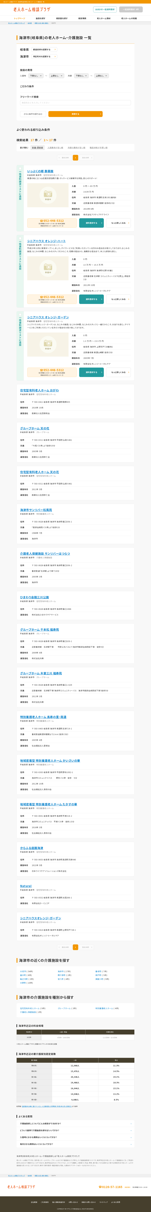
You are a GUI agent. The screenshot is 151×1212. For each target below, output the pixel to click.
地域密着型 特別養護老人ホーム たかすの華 (48, 804)
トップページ (19, 18)
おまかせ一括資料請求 (105, 9)
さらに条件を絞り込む (33, 113)
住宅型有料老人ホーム (30, 1008)
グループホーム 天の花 (34, 428)
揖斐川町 (99, 979)
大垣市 (23, 971)
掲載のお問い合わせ (89, 1202)
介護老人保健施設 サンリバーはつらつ (45, 553)
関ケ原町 (62, 975)
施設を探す (40, 18)
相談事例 (82, 18)
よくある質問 (115, 1202)
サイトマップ (103, 1202)
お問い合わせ (73, 1202)
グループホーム (64, 1008)
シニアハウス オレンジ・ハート (46, 241)
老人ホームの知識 (129, 18)
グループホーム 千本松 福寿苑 (39, 629)
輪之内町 (24, 979)
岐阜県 (30, 23)
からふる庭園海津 (31, 848)
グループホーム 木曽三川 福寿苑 (41, 673)
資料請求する (91, 222)
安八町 (61, 979)
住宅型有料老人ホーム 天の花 (39, 472)
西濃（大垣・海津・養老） (42, 23)
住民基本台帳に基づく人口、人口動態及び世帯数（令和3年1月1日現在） (47, 1106)
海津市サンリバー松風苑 (36, 510)
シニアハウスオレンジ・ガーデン (40, 918)
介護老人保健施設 (28, 1012)
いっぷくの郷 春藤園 (40, 171)
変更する (41, 49)
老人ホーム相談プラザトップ (16, 23)
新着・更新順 (37, 147)
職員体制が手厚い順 (98, 147)
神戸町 (98, 975)
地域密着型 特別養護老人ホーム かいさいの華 (50, 760)
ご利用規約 (45, 1202)
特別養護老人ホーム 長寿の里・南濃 (43, 717)
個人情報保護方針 (58, 1202)
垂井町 (23, 975)
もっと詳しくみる (118, 222)
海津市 (61, 971)
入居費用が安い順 (55, 147)
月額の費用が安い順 (76, 147)
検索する (75, 113)
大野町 (23, 982)
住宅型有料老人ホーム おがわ (39, 390)
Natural (26, 886)
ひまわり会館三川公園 (34, 597)
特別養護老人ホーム (104, 1008)
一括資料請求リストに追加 (20, 185)
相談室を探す (62, 18)
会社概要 (34, 1202)
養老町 (98, 971)
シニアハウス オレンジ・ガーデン (48, 317)
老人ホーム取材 (104, 18)
